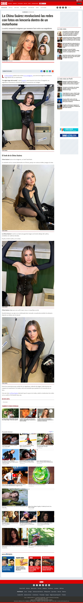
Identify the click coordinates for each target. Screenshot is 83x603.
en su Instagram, (28, 75)
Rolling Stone (47, 591)
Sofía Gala (11, 7)
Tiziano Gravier (4, 7)
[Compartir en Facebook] (41, 71)
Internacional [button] (35, 3)
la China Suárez (14, 393)
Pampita (37, 7)
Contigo (30, 591)
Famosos (15, 3)
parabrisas (48, 558)
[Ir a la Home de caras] (4, 4)
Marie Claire (33, 588)
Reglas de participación (55, 595)
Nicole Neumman (23, 7)
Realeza (25, 3)
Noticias (10, 3)
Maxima (64, 591)
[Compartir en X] (44, 71)
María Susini (16, 7)
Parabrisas (50, 588)
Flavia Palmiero (43, 7)
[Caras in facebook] (60, 7)
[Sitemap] (49, 585)
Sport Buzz (53, 591)
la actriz (24, 80)
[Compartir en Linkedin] (50, 71)
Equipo (47, 595)
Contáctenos (35, 595)
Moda (29, 3)
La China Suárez (8, 75)
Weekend (45, 588)
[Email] (53, 71)
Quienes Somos (27, 595)
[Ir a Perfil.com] (79, 1)
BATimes (62, 588)
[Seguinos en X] (63, 7)
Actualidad (20, 3)
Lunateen (56, 588)
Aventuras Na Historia (38, 591)
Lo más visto (61, 29)
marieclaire (21, 558)
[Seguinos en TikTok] (66, 7)
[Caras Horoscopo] (69, 136)
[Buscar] (80, 7)
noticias (8, 558)
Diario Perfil (22, 588)
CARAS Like (42, 3)
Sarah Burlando (31, 7)
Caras (25, 591)
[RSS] (46, 585)
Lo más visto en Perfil (64, 79)
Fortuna (39, 588)
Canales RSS (20, 595)
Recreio (59, 591)
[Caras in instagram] (57, 7)
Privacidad (42, 595)
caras (35, 558)
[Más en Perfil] (9, 554)
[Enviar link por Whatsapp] (47, 71)
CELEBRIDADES (25, 12)
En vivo (79, 3)
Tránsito (64, 595)
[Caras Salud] (69, 131)
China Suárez (5, 402)
